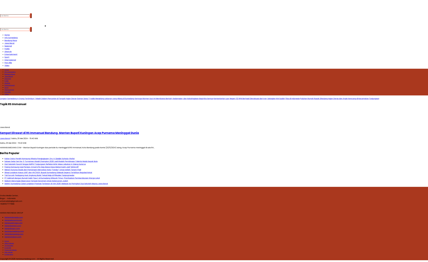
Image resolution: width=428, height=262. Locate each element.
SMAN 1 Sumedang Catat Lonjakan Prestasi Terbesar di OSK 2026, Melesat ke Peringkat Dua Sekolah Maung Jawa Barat (56, 183)
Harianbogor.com (12, 228)
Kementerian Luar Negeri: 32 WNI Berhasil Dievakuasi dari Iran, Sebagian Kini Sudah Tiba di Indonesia (257, 98)
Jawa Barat (9, 43)
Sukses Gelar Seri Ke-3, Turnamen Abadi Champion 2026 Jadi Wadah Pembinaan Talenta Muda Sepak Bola (51, 161)
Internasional (10, 60)
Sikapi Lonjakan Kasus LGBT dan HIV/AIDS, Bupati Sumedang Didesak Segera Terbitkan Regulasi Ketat (48, 172)
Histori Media (9, 243)
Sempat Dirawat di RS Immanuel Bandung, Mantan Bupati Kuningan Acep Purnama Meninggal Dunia (69, 133)
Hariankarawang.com (13, 234)
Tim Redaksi (8, 246)
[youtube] (15, 12)
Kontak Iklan (8, 254)
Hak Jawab (8, 252)
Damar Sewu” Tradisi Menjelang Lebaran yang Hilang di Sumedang (105, 98)
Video (6, 65)
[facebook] (2, 12)
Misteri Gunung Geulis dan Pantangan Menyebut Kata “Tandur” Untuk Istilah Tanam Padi (42, 169)
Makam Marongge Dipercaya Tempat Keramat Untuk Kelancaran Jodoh (36, 181)
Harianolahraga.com (13, 223)
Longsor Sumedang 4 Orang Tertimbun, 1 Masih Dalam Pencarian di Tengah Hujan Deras (38, 98)
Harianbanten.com (12, 225)
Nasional (8, 46)
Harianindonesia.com (13, 217)
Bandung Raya (10, 40)
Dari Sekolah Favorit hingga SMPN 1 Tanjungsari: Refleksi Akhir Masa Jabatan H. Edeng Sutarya (45, 164)
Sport (6, 57)
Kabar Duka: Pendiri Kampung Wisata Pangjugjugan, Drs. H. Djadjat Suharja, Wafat (39, 158)
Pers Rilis (8, 62)
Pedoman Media (10, 250)
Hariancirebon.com (12, 237)
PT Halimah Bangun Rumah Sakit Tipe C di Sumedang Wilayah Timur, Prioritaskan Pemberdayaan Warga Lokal (52, 178)
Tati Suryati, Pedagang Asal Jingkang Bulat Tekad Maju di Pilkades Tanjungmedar (39, 175)
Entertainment (10, 54)
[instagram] (11, 12)
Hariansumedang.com (14, 231)
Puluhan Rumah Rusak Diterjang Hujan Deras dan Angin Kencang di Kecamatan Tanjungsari (339, 98)
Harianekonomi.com (13, 220)
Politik (7, 49)
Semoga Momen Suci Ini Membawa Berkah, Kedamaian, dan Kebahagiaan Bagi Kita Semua (174, 98)
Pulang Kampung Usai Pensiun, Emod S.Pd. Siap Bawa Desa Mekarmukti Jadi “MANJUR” (41, 167)
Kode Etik (7, 248)
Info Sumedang (11, 37)
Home (7, 35)
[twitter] (6, 12)
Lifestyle (8, 51)
